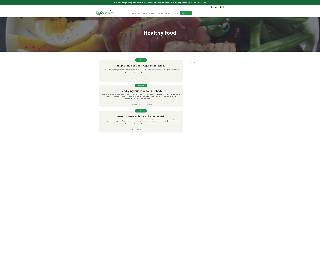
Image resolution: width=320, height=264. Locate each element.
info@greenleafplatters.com (130, 3)
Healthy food (141, 60)
